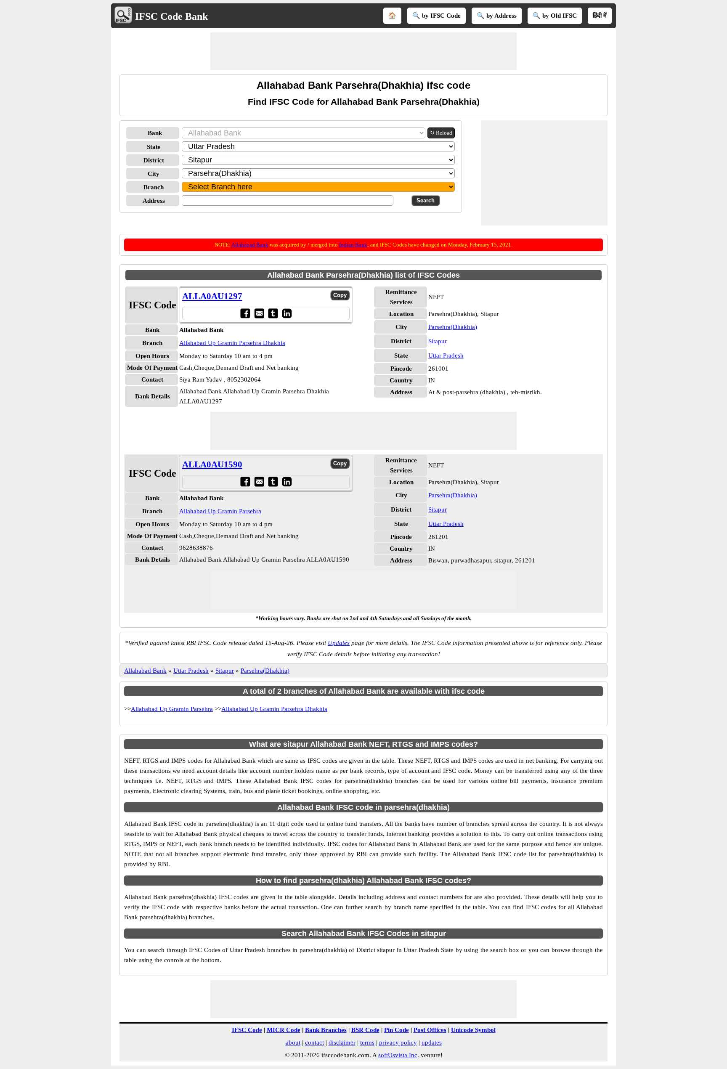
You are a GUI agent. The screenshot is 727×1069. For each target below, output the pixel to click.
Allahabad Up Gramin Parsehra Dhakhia (232, 343)
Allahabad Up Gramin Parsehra (220, 511)
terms (367, 1042)
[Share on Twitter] (273, 313)
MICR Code (283, 1030)
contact (314, 1042)
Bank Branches (326, 1030)
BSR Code (365, 1030)
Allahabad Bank (249, 244)
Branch (153, 187)
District (153, 160)
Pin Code (396, 1030)
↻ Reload (441, 133)
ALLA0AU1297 (212, 296)
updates (432, 1042)
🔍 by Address (497, 15)
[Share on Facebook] (245, 313)
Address (154, 200)
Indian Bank (353, 244)
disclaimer (342, 1042)
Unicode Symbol (473, 1030)
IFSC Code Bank (171, 16)
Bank (155, 133)
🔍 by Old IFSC (555, 15)
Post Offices (430, 1030)
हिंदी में (600, 15)
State (154, 146)
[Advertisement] (363, 51)
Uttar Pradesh (446, 355)
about (293, 1042)
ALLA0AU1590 (212, 464)
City (153, 173)
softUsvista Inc (397, 1055)
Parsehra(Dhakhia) (452, 327)
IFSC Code (247, 1030)
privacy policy (398, 1042)
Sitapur (437, 341)
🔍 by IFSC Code (436, 15)
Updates (339, 642)
